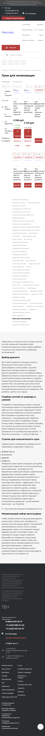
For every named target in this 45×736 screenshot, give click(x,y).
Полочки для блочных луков (23, 221)
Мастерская (26, 35)
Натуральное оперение (21, 209)
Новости (21, 688)
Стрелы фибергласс (20, 291)
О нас (20, 665)
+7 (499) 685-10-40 (11, 10)
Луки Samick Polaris (20, 242)
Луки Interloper (35, 264)
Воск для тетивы (18, 206)
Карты (41, 35)
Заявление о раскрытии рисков (10, 727)
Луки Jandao (31, 261)
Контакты (40, 40)
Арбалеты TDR (37, 294)
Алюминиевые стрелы (21, 312)
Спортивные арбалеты (21, 273)
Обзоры (21, 692)
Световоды (31, 288)
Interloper (16, 236)
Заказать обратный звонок (12, 16)
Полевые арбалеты (19, 322)
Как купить (6, 669)
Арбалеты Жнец (18, 297)
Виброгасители (18, 218)
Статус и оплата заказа (15, 18)
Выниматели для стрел (21, 212)
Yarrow (28, 267)
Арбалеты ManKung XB (21, 300)
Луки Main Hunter (19, 264)
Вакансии (5, 686)
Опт (35, 30)
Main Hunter (17, 239)
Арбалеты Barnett (19, 245)
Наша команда (7, 693)
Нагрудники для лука (34, 306)
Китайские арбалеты (20, 276)
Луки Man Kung (34, 203)
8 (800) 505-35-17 (14, 621)
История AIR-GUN (25, 685)
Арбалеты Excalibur (19, 254)
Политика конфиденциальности (10, 722)
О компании (26, 24)
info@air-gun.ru (12, 643)
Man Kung (28, 239)
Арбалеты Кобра (36, 291)
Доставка (40, 24)
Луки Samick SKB (29, 236)
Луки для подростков (20, 325)
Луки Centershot (36, 303)
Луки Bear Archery (19, 233)
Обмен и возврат (24, 672)
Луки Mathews (18, 267)
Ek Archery (16, 285)
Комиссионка (7, 665)
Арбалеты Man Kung (20, 200)
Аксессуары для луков (21, 270)
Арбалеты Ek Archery (31, 285)
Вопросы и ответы (28, 40)
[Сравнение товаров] (10, 62)
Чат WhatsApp (30, 13)
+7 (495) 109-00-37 (11, 13)
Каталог (12, 48)
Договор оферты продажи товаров (9, 709)
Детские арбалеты (19, 251)
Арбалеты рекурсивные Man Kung (25, 230)
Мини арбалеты (18, 315)
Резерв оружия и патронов (8, 704)
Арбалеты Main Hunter (21, 258)
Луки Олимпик (18, 306)
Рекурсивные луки (19, 303)
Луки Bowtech (18, 261)
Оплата (40, 30)
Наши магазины (27, 30)
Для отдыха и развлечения (22, 282)
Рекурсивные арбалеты (21, 224)
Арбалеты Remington (20, 294)
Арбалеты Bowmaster (20, 248)
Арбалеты (32, 309)
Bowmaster (33, 233)
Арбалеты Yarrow (19, 203)
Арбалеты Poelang (19, 309)
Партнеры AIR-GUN (9, 697)
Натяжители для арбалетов (23, 215)
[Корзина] (23, 62)
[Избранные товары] (17, 62)
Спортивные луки (19, 279)
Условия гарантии (25, 669)
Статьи (20, 681)
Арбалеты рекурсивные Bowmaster (26, 227)
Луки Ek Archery (18, 288)
